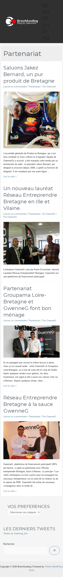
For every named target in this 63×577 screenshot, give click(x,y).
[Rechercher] (54, 550)
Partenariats (34, 86)
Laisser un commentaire (15, 86)
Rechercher (8, 544)
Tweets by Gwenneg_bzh (15, 533)
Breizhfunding (46, 21)
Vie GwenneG (48, 214)
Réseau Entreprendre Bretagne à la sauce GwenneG (30, 404)
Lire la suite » (9, 176)
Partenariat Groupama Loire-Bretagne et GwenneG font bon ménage (27, 301)
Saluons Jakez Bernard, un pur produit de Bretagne (28, 74)
